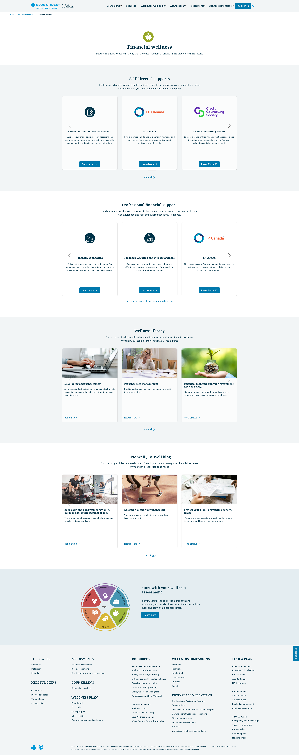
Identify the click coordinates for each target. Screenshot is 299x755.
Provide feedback (39, 695)
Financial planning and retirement (87, 720)
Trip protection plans (242, 725)
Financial (176, 669)
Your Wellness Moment (143, 717)
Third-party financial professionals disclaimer (149, 301)
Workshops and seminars (184, 722)
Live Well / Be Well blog (143, 712)
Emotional (177, 664)
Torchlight (76, 707)
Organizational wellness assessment (189, 714)
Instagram (36, 669)
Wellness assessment (81, 664)
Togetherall (77, 703)
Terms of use (37, 699)
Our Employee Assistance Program (188, 701)
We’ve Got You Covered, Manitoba (148, 721)
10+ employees (239, 695)
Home (11, 14)
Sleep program (78, 711)
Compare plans (239, 733)
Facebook (36, 664)
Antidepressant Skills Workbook (147, 696)
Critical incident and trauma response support (193, 709)
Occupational (178, 677)
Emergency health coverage (245, 720)
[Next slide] (229, 126)
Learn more (150, 615)
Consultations (178, 705)
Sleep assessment (80, 669)
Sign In (243, 5)
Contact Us (36, 690)
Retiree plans (238, 674)
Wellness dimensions (26, 14)
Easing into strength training (145, 674)
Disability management (243, 704)
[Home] (45, 6)
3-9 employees (239, 699)
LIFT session (77, 716)
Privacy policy (37, 703)
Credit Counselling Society (144, 687)
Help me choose (239, 738)
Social (175, 686)
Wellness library (139, 708)
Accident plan (239, 679)
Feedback (296, 653)
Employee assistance (242, 708)
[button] (114, 6)
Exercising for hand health (144, 683)
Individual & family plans (243, 670)
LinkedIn (35, 673)
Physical (176, 681)
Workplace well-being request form (189, 731)
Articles (176, 726)
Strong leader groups (182, 718)
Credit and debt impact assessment (88, 673)
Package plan (238, 729)
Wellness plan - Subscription (145, 670)
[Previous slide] (70, 125)
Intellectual (177, 673)
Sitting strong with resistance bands (149, 679)
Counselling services (81, 688)
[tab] (148, 170)
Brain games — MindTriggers (145, 691)
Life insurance (239, 683)
